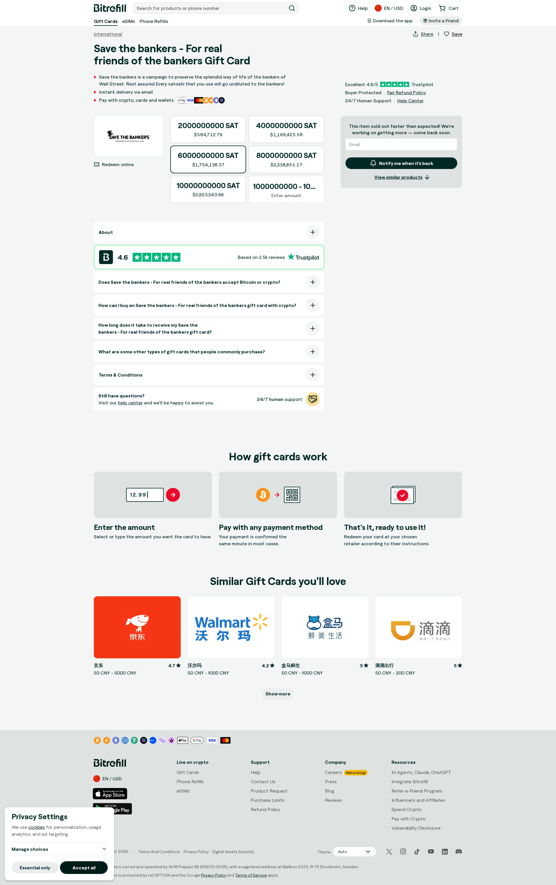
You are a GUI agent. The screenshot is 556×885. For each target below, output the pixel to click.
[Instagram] (403, 851)
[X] (389, 851)
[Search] (292, 8)
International (108, 34)
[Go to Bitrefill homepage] (110, 8)
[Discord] (458, 851)
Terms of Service (251, 875)
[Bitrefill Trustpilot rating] (156, 257)
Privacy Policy (213, 875)
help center (130, 403)
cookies (36, 827)
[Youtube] (430, 851)
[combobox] (210, 8)
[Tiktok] (417, 851)
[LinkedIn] (444, 851)
